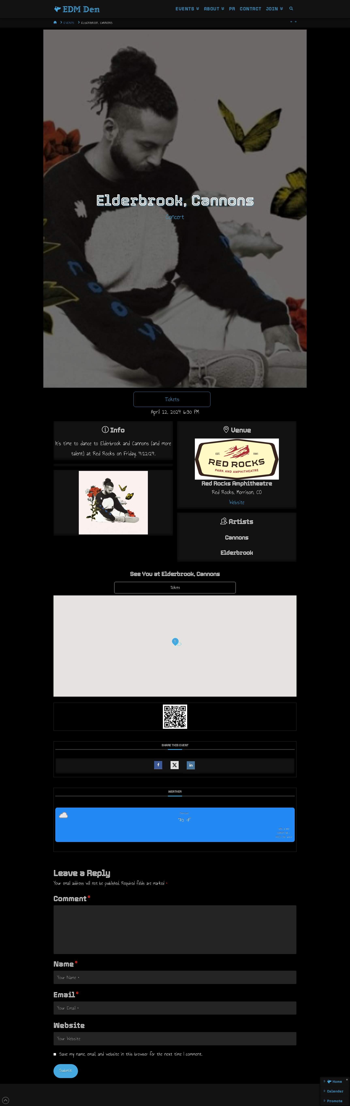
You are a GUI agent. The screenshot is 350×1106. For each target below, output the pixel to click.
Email (66, 995)
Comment (71, 899)
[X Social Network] (175, 765)
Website (236, 502)
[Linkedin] (191, 765)
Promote (335, 1101)
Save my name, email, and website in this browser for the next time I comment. (130, 1054)
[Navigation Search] (291, 9)
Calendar (335, 1091)
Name (65, 964)
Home (337, 1081)
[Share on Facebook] (158, 765)
